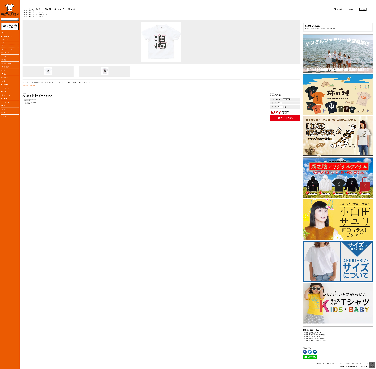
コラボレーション (7, 36)
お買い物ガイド (59, 9)
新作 (3, 33)
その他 (4, 116)
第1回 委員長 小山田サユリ (313, 333)
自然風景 (5, 77)
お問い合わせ (71, 9)
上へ (372, 365)
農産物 (4, 60)
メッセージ (5, 84)
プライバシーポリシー (368, 363)
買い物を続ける (27, 100)
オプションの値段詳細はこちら (30, 99)
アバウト (39, 9)
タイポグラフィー (7, 102)
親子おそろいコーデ (8, 49)
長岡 (3, 105)
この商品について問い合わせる (30, 102)
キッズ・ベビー (7, 53)
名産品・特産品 (7, 63)
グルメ (4, 56)
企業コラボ (5, 39)
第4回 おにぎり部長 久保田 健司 (315, 338)
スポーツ (5, 98)
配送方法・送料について (352, 363)
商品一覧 (48, 9)
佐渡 (3, 109)
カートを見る (340, 9)
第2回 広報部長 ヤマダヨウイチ (315, 335)
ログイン (363, 9)
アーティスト (5, 45)
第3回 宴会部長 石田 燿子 (313, 337)
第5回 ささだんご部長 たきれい (315, 340)
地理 (3, 70)
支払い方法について (337, 363)
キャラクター (6, 88)
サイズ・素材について (31, 85)
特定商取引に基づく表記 (322, 363)
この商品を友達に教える (28, 103)
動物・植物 (5, 67)
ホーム (31, 9)
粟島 (3, 113)
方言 (3, 81)
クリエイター (5, 42)
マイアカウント (353, 9)
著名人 (4, 91)
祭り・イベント (7, 95)
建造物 (4, 74)
